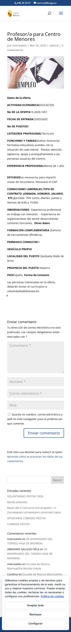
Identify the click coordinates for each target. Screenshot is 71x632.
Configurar (35, 623)
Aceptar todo (35, 605)
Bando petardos (17, 502)
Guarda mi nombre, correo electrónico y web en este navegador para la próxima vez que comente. (34, 419)
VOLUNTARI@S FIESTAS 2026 (25, 496)
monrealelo (19, 45)
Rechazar (36, 614)
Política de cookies (52, 596)
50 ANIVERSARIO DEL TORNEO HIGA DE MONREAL (30, 553)
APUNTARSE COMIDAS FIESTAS (26, 518)
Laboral (54, 45)
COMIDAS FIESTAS (18, 524)
